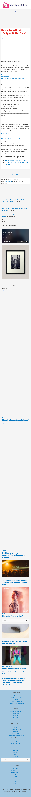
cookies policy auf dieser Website (16, 703)
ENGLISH (15, 752)
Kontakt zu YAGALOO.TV (16, 697)
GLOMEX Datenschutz (16, 701)
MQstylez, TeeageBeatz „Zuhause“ (10, 205)
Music (3, 417)
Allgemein (4, 550)
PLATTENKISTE (15, 741)
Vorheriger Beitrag (15, 171)
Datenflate (15, 717)
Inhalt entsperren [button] (5, 76)
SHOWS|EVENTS (15, 743)
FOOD (15, 747)
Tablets (15, 719)
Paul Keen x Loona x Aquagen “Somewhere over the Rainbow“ (14, 555)
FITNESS (15, 750)
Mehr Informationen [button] (6, 74)
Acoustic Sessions (14, 36)
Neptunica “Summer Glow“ (8, 196)
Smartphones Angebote (15, 711)
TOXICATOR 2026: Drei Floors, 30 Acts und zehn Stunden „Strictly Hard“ (14, 582)
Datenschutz (15, 699)
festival (4, 578)
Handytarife (15, 715)
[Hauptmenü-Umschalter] (15, 11)
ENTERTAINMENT (15, 745)
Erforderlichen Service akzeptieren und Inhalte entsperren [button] (14, 78)
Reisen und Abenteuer (7, 666)
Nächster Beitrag (15, 174)
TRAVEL (15, 749)
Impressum (15, 695)
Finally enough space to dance (14, 668)
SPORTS (15, 756)
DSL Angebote (15, 713)
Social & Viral (5, 639)
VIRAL (15, 754)
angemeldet (9, 181)
